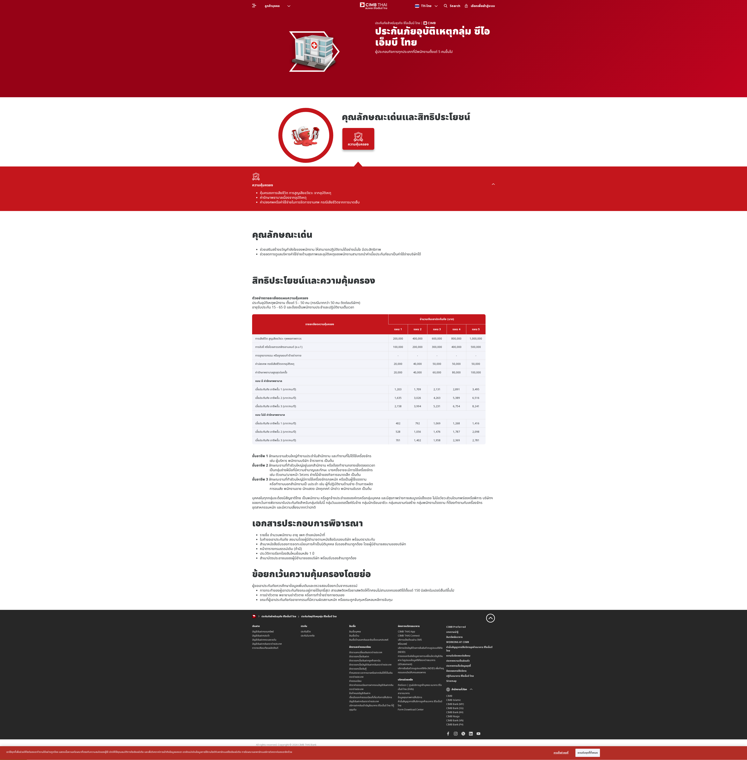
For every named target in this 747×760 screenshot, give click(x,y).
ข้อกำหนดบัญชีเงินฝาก (359, 693)
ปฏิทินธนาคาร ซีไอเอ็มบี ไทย (460, 676)
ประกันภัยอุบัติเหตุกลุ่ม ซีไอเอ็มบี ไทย (319, 616)
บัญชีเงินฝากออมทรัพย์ (263, 631)
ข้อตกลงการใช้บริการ (456, 670)
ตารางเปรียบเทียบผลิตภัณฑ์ (265, 648)
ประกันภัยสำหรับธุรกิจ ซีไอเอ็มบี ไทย (278, 616)
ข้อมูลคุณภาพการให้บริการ (410, 697)
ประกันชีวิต (306, 631)
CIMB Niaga (452, 716)
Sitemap (451, 681)
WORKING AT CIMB (457, 642)
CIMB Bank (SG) (454, 708)
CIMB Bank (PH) (454, 724)
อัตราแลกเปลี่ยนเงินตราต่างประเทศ (365, 652)
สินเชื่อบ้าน (354, 635)
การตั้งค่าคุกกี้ (561, 752)
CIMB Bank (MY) (455, 704)
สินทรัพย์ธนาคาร (454, 637)
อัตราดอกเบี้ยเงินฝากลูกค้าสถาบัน (365, 660)
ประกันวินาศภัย (308, 635)
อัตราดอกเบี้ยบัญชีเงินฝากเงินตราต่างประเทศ (370, 664)
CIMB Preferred (456, 627)
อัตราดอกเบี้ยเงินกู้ (357, 668)
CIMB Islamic (453, 700)
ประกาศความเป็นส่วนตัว (458, 660)
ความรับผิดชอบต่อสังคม (458, 655)
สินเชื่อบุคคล (355, 631)
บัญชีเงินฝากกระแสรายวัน (264, 639)
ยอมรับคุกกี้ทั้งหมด (588, 752)
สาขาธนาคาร (404, 693)
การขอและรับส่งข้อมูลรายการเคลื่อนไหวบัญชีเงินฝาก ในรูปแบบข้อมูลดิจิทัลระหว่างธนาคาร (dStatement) (420, 660)
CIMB (449, 696)
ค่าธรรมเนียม (355, 681)
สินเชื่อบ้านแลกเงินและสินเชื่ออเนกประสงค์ (368, 639)
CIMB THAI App (406, 631)
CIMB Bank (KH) (454, 712)
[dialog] (373, 753)
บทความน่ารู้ (452, 632)
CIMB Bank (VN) (454, 720)
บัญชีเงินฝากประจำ (261, 635)
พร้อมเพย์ (402, 643)
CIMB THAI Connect (409, 635)
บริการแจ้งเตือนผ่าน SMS (410, 639)
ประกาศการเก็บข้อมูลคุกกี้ (458, 665)
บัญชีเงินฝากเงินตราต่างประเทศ (267, 643)
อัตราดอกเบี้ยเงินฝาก (359, 656)
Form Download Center (411, 709)
